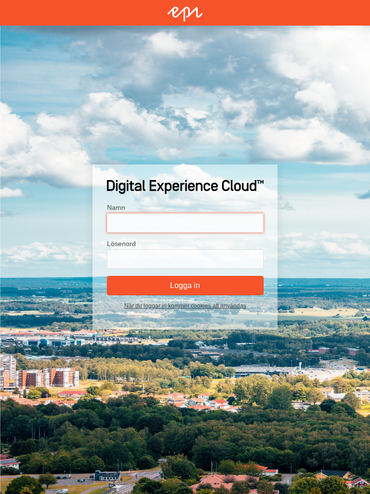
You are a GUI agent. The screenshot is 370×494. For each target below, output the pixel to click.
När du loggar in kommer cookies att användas (185, 305)
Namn (116, 207)
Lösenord (121, 243)
